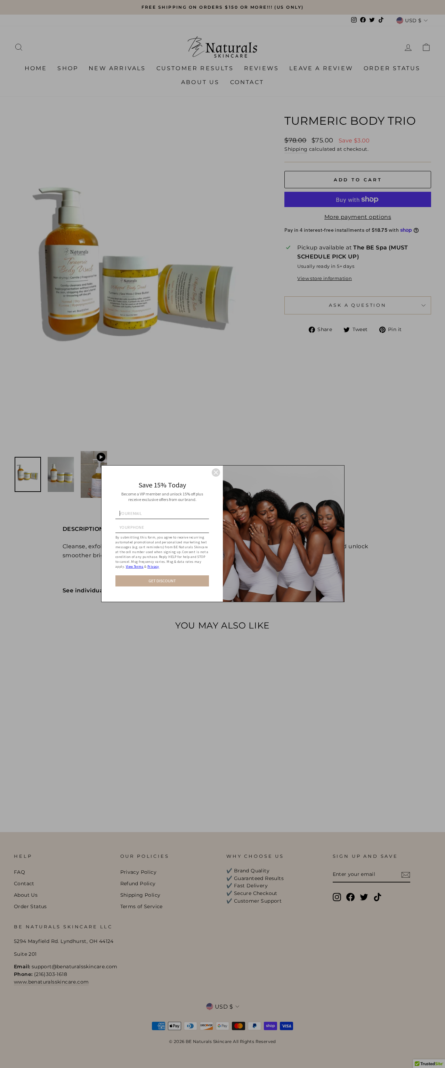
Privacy (153, 566)
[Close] (216, 472)
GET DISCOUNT (162, 580)
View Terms (135, 566)
